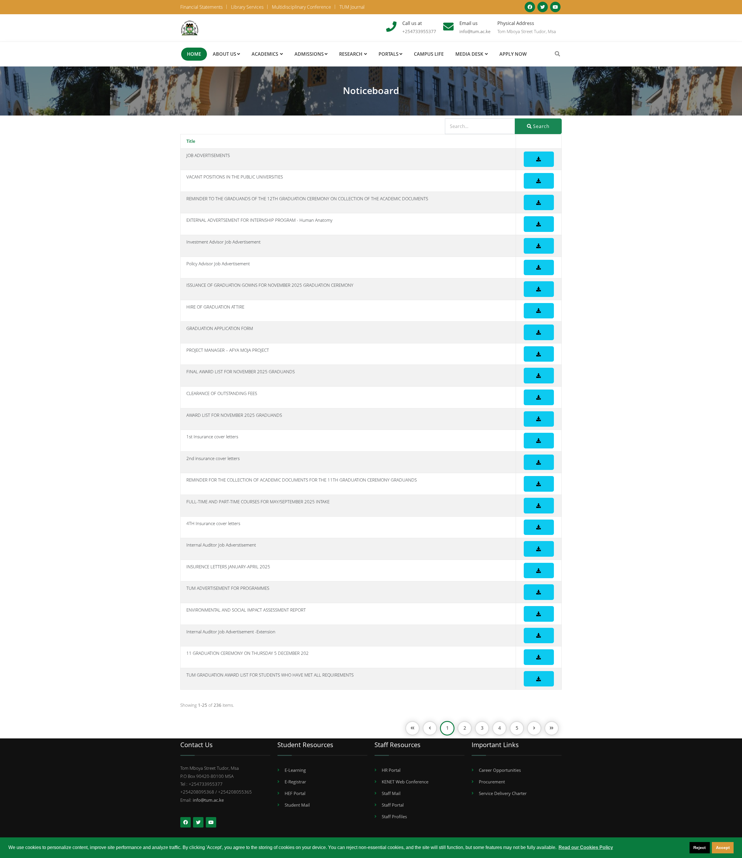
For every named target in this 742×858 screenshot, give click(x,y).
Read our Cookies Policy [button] (586, 847)
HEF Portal (295, 793)
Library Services (247, 7)
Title (190, 141)
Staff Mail (391, 793)
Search (541, 126)
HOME (194, 54)
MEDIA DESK (469, 54)
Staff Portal (393, 805)
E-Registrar (295, 782)
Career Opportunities (500, 770)
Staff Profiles (394, 816)
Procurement (492, 782)
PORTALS (389, 54)
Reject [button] (699, 847)
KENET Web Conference (405, 782)
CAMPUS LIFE (429, 54)
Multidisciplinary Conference (301, 7)
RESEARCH (350, 54)
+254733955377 (419, 31)
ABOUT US (224, 54)
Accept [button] (723, 847)
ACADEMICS (265, 54)
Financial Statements (201, 7)
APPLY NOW (513, 54)
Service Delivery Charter (503, 793)
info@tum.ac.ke (474, 31)
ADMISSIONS (309, 54)
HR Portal (391, 770)
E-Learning (295, 770)
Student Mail (297, 805)
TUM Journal (352, 7)
